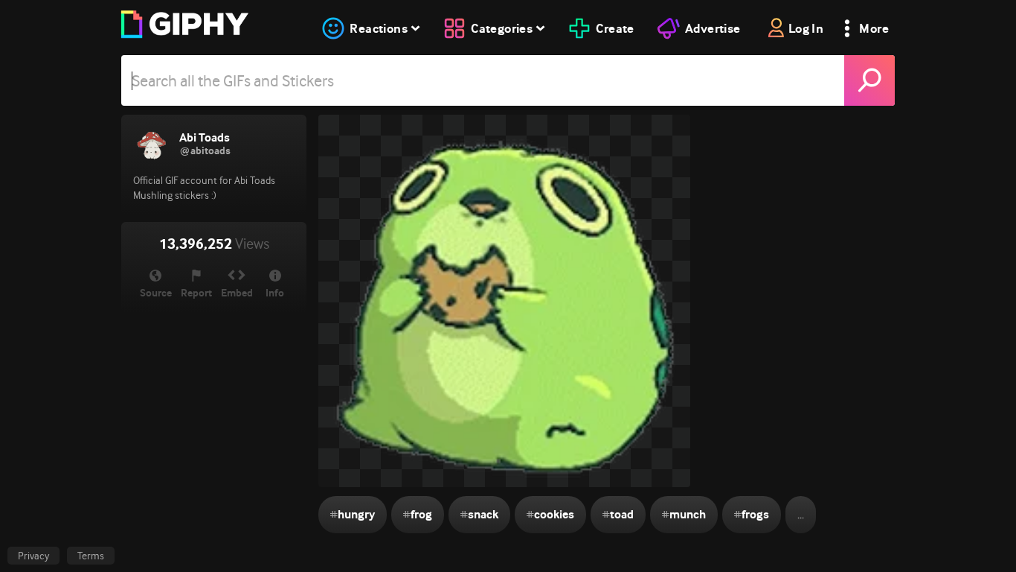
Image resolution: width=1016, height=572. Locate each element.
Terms (90, 556)
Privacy (33, 556)
